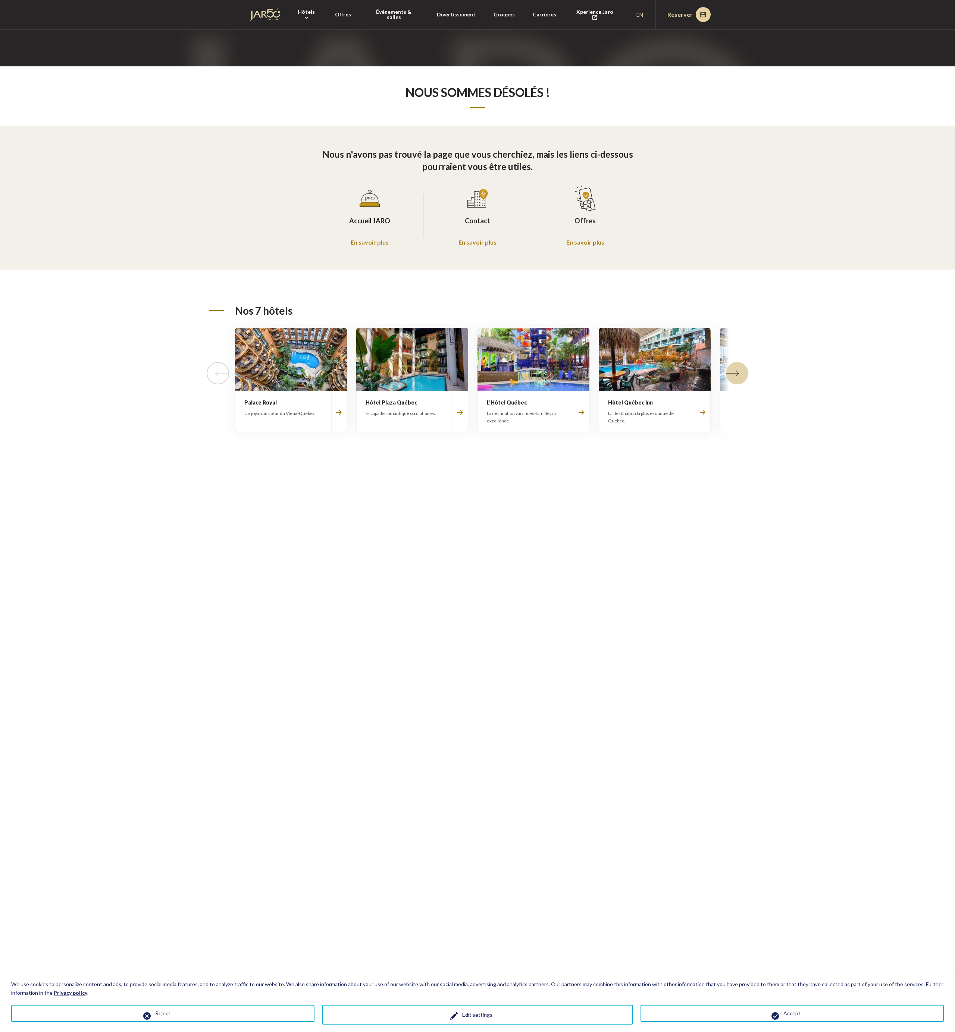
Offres (343, 14)
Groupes (504, 14)
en (639, 15)
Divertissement (456, 14)
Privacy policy (70, 992)
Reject (162, 1013)
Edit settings (477, 1014)
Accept (792, 1013)
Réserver (680, 14)
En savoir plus (370, 242)
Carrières (544, 14)
